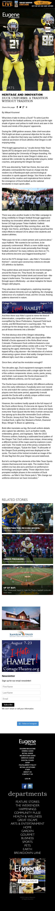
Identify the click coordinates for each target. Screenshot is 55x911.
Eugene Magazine (11, 15)
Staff (27, 770)
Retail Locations (27, 767)
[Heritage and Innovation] (17, 107)
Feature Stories (27, 801)
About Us (27, 772)
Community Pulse (27, 812)
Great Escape (27, 820)
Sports (8, 87)
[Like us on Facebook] (24, 786)
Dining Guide (27, 751)
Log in (27, 779)
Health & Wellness (27, 816)
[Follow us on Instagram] (30, 786)
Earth (27, 849)
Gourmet (27, 834)
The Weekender (27, 805)
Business (27, 838)
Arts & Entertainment (27, 823)
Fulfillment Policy (27, 765)
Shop (27, 763)
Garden (27, 831)
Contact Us (27, 774)
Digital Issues (27, 760)
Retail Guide (27, 753)
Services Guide (27, 758)
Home (27, 827)
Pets (27, 845)
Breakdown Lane (27, 852)
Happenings (27, 809)
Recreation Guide (27, 756)
